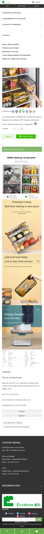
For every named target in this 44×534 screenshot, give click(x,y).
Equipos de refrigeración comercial (14, 59)
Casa (7, 6)
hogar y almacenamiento (10, 44)
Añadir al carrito (27, 136)
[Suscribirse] (38, 519)
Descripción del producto (14, 149)
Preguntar (8, 136)
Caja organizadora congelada (12, 423)
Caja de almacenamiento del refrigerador (16, 55)
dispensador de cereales (10, 51)
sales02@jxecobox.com (22, 400)
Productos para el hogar (10, 48)
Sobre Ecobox (22, 6)
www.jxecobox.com (12, 394)
